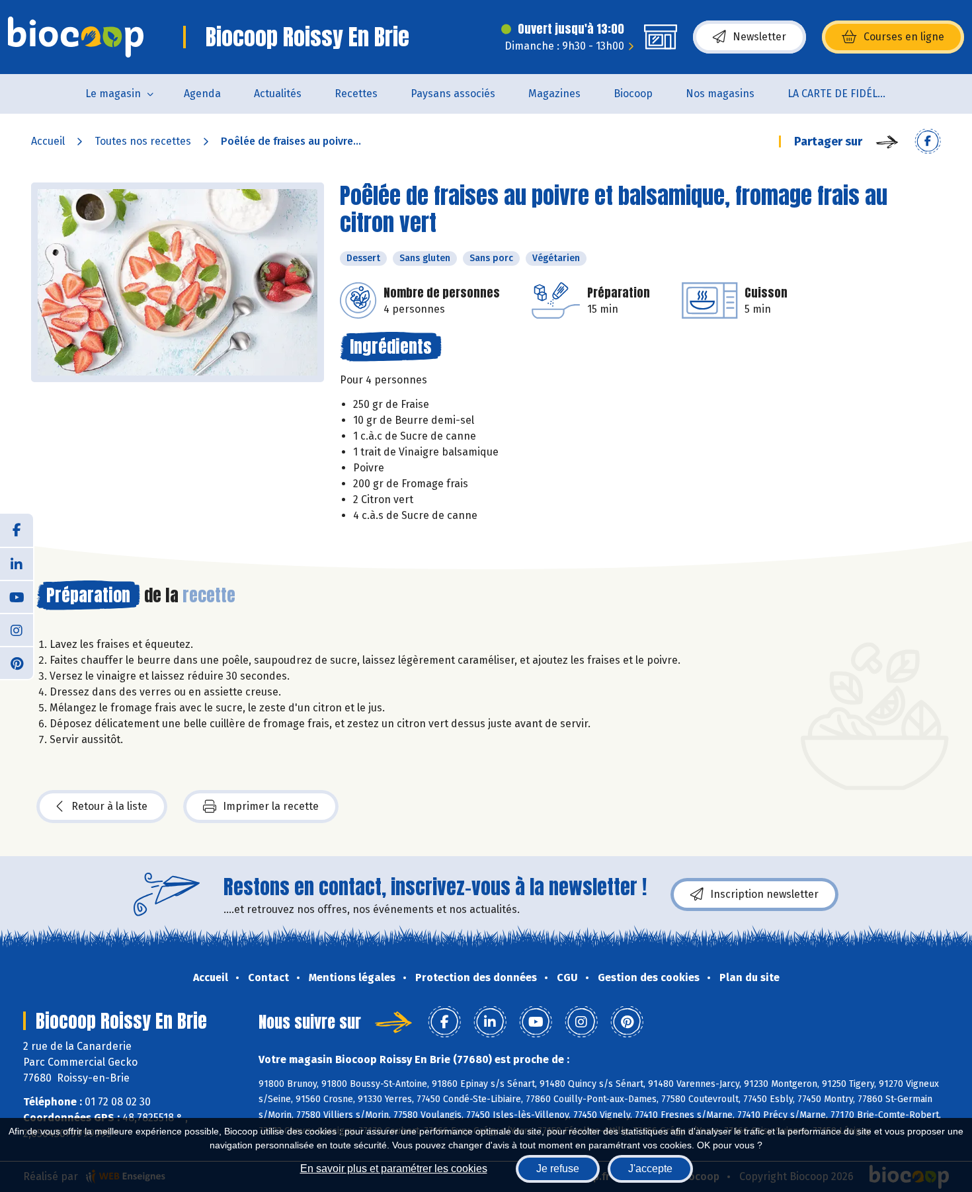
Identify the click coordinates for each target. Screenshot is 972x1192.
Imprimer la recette (271, 806)
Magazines (554, 93)
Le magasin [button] (113, 93)
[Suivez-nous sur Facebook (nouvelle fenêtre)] (16, 530)
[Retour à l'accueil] (75, 37)
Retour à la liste (109, 806)
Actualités (278, 93)
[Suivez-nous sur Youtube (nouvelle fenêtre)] (16, 596)
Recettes (356, 93)
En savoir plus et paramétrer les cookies (393, 1168)
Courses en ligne (904, 36)
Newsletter (759, 36)
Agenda (202, 93)
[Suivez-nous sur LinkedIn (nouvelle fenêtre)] (16, 563)
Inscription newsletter (764, 894)
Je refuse (557, 1168)
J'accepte (650, 1168)
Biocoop (633, 93)
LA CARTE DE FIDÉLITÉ (840, 93)
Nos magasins (720, 93)
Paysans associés (453, 93)
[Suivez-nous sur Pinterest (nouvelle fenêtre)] (16, 662)
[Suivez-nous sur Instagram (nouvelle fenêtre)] (16, 629)
